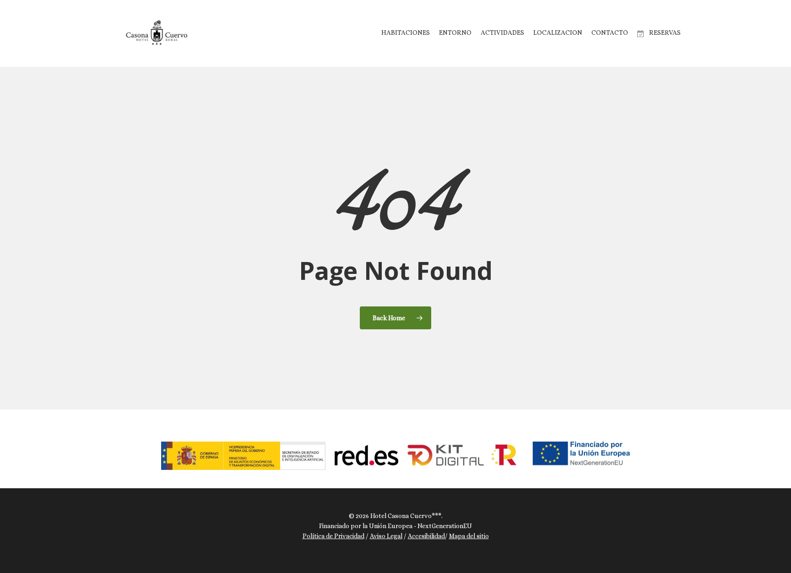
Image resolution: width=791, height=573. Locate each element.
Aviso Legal (386, 536)
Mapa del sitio (469, 536)
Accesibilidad (426, 536)
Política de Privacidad (333, 536)
